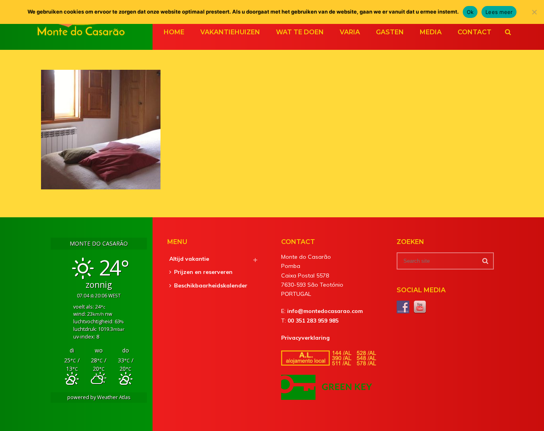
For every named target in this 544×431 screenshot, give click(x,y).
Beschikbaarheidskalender (210, 285)
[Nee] (534, 12)
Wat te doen (300, 32)
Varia (350, 32)
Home (174, 32)
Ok (470, 12)
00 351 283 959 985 (313, 320)
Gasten (390, 32)
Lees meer (499, 12)
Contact (474, 32)
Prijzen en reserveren (203, 272)
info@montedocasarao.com (325, 311)
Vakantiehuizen (230, 32)
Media (431, 32)
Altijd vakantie (189, 258)
